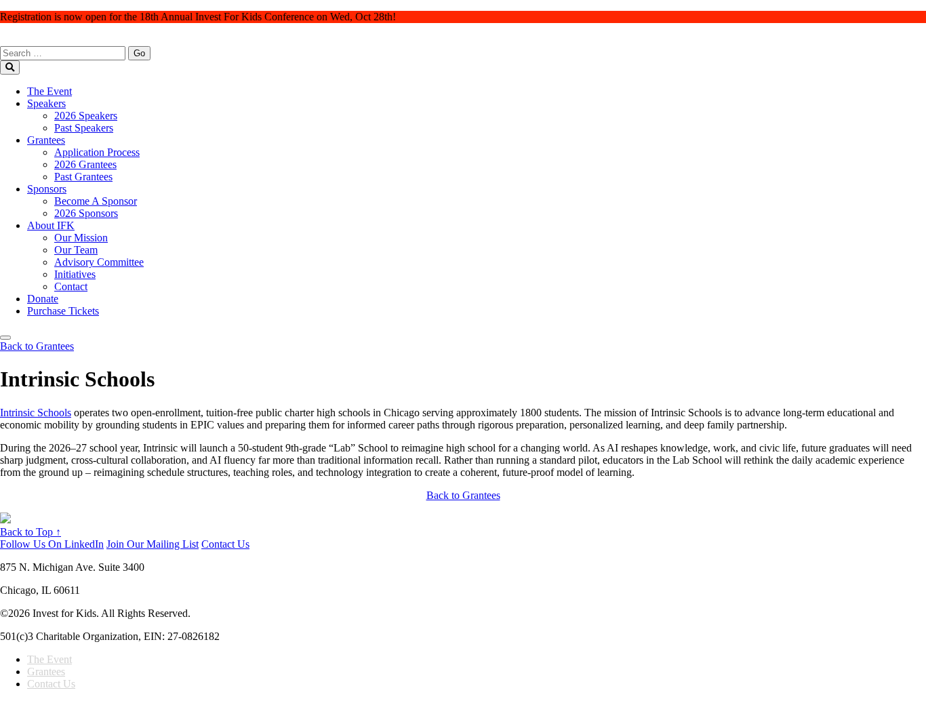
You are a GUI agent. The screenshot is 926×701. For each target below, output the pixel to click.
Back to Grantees (463, 495)
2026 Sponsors (86, 213)
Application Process (97, 152)
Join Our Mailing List (152, 544)
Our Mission (81, 237)
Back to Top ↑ (30, 532)
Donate (42, 298)
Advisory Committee (99, 262)
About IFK (51, 225)
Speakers (46, 103)
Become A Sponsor (95, 201)
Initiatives (75, 274)
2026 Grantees (85, 164)
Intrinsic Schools (35, 412)
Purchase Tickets (63, 311)
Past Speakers (83, 128)
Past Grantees (83, 176)
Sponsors (46, 189)
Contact (70, 286)
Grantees (46, 140)
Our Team (76, 250)
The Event (49, 91)
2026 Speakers (85, 115)
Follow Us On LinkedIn (52, 544)
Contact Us (225, 544)
